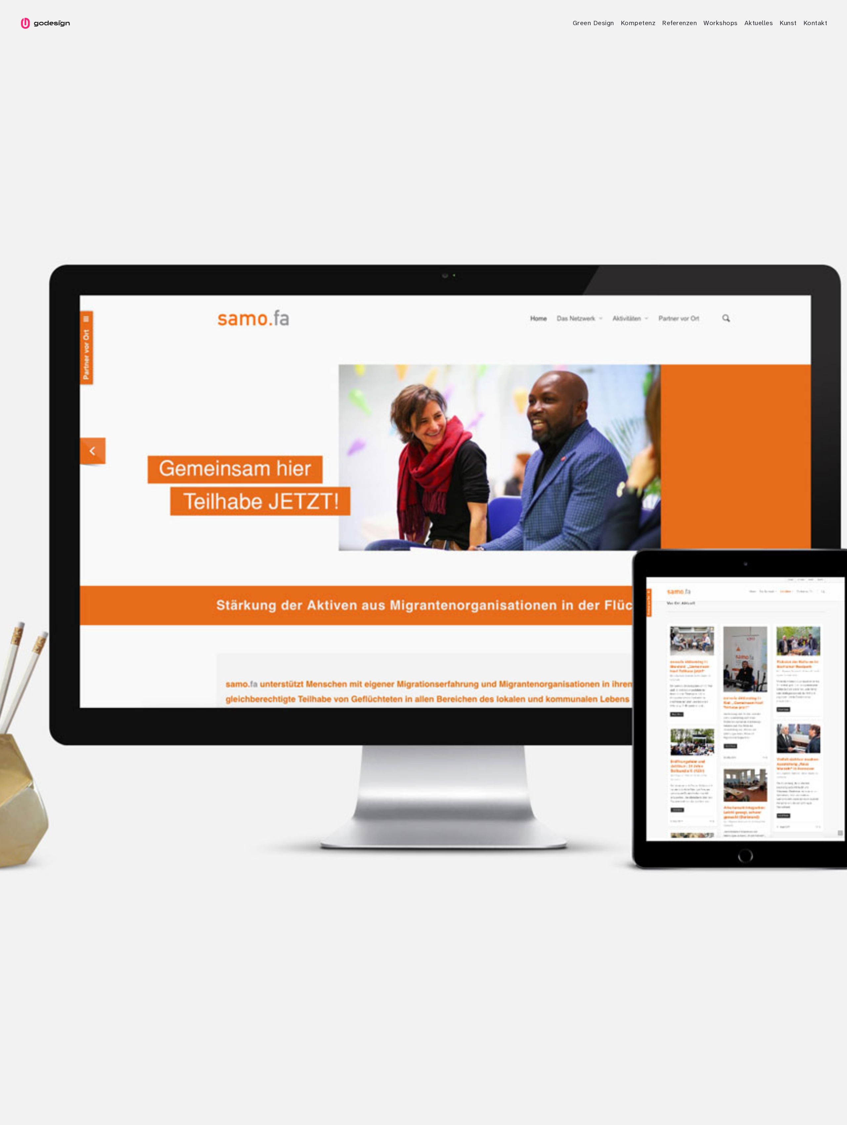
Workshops (720, 23)
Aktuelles (758, 23)
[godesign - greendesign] (45, 23)
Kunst (788, 23)
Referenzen (679, 23)
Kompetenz (638, 23)
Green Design (593, 23)
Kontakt (815, 23)
